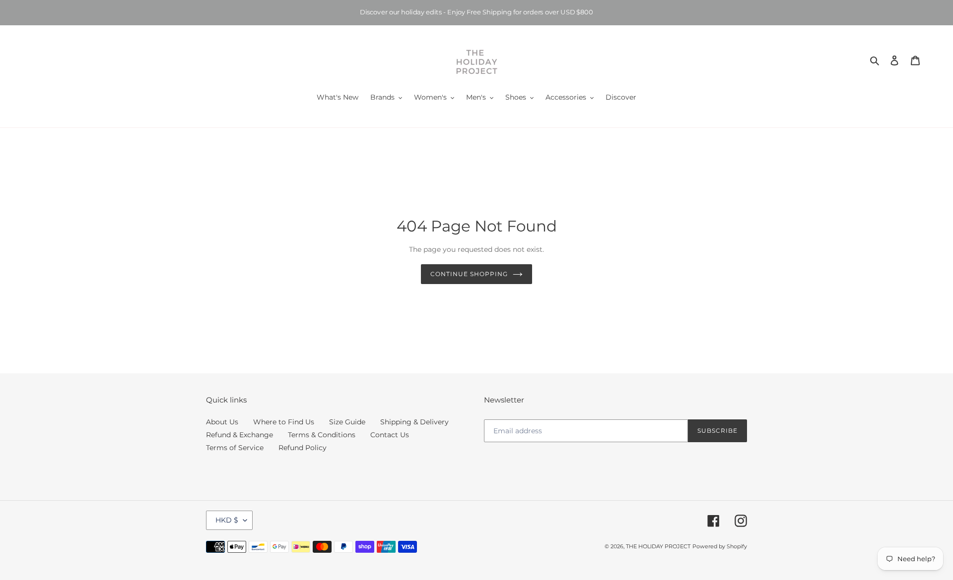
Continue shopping (468, 274)
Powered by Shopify (719, 546)
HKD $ (226, 520)
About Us (222, 421)
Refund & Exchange (239, 434)
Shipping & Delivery (414, 421)
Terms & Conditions (321, 434)
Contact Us (389, 434)
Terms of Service (235, 447)
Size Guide (347, 421)
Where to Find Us (283, 421)
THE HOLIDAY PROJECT (658, 546)
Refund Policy (302, 447)
